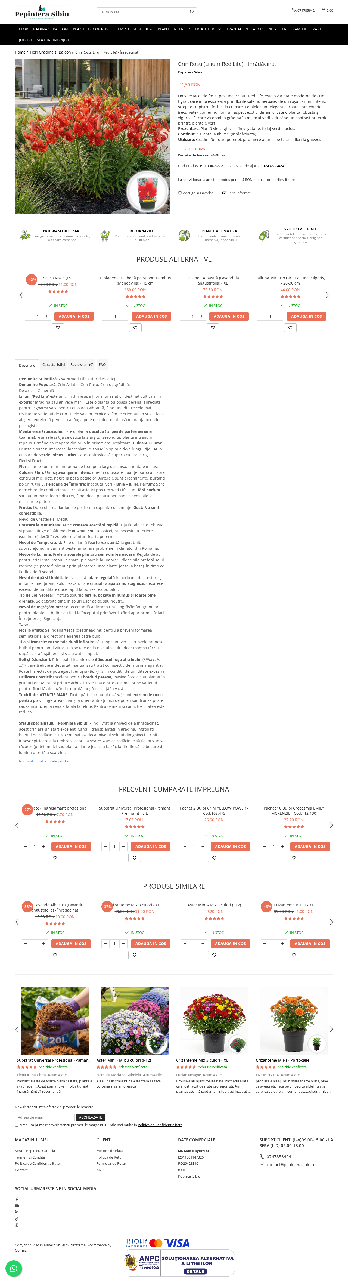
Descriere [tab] (27, 365)
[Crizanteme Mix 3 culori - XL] (214, 1021)
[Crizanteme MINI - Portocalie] (294, 1021)
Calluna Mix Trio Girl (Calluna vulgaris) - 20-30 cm (290, 280)
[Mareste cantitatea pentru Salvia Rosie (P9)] (47, 316)
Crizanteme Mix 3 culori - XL (134, 904)
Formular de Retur (111, 1163)
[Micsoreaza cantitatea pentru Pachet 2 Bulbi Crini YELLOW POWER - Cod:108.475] (185, 846)
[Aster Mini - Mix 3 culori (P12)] (134, 1021)
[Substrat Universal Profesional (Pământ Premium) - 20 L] (55, 1021)
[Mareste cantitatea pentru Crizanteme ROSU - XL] (283, 943)
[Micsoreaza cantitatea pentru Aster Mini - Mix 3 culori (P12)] (185, 943)
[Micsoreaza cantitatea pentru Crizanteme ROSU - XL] (265, 943)
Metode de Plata (110, 1150)
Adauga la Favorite (197, 193)
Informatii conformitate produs (44, 761)
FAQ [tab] (102, 364)
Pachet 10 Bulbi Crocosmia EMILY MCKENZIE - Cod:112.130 (294, 810)
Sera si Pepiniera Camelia (35, 1150)
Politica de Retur (110, 1157)
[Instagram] (16, 1224)
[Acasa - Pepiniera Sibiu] (42, 12)
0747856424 (278, 1156)
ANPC (101, 1169)
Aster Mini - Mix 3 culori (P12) (214, 904)
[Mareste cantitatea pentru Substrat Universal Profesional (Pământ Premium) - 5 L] (123, 846)
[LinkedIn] (16, 1212)
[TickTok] (16, 1218)
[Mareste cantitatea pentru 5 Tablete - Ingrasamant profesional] (44, 846)
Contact (21, 1169)
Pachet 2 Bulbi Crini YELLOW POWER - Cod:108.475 (214, 810)
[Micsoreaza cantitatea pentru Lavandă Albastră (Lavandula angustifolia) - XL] (184, 316)
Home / (22, 52)
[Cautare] (192, 11)
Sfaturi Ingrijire (53, 39)
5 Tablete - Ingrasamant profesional (55, 808)
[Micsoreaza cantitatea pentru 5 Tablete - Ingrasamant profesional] (26, 846)
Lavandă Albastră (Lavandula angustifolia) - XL (213, 280)
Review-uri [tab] (81, 364)
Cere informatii (239, 193)
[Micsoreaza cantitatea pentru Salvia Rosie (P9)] (29, 316)
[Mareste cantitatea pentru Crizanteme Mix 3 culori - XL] (123, 943)
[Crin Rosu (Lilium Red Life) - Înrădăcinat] (92, 136)
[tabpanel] (92, 136)
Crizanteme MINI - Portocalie (282, 1060)
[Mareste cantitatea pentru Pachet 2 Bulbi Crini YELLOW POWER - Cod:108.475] (203, 846)
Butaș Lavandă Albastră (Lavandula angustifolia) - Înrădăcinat (55, 907)
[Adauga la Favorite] (58, 327)
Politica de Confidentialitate (160, 1124)
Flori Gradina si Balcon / (52, 52)
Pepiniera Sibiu (190, 72)
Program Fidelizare (302, 29)
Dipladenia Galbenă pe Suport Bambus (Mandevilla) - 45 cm (135, 280)
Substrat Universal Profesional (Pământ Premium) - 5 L (134, 810)
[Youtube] (16, 1205)
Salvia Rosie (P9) (57, 277)
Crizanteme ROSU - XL (294, 904)
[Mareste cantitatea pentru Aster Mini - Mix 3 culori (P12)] (203, 943)
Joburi (25, 39)
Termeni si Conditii (30, 1157)
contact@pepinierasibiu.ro (291, 1164)
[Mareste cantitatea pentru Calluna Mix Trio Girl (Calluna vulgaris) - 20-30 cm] (279, 316)
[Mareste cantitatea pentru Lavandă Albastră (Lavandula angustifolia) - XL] (202, 316)
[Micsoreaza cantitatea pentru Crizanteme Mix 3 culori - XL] (105, 943)
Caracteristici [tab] (53, 364)
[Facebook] (16, 1199)
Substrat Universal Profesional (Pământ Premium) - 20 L (68, 1060)
